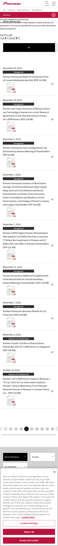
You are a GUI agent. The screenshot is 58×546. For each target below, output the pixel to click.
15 (47, 429)
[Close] (54, 472)
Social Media (10, 466)
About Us (11, 10)
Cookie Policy (28, 517)
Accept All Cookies (29, 540)
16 (52, 429)
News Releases (37, 10)
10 (21, 429)
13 (37, 429)
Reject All (29, 531)
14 (42, 429)
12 (32, 429)
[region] (29, 507)
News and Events (23, 10)
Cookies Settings (29, 523)
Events (35, 456)
